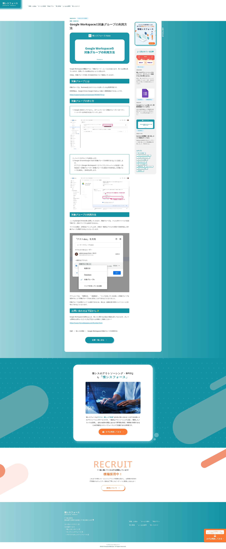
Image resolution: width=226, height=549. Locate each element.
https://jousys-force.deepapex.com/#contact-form (86, 323)
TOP (71, 331)
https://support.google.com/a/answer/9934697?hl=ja (87, 95)
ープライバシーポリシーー (113, 544)
